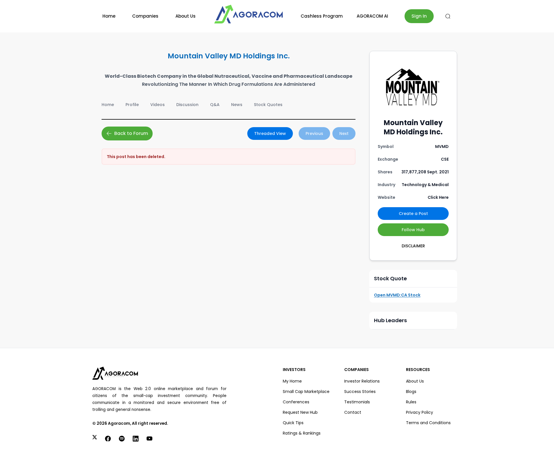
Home (108, 16)
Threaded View (270, 133)
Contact (352, 412)
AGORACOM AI (372, 16)
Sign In (419, 16)
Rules (411, 402)
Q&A (215, 104)
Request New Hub (300, 412)
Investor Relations (362, 381)
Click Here (438, 197)
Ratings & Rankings (302, 433)
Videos (157, 104)
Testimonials (357, 402)
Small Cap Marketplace (306, 391)
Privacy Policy (419, 412)
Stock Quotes (268, 104)
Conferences (296, 402)
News (236, 104)
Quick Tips (293, 423)
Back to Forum (131, 133)
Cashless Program (322, 16)
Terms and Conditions (428, 423)
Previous (314, 133)
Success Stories (360, 391)
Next (344, 133)
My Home (292, 381)
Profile (132, 104)
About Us (185, 16)
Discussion (187, 104)
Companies (145, 16)
